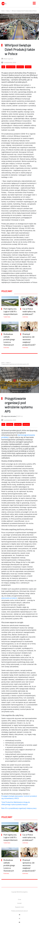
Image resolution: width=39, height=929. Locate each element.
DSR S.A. (20, 416)
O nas (19, 899)
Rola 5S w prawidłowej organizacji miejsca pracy (19, 808)
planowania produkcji (9, 598)
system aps (18, 424)
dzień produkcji (11, 67)
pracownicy (20, 67)
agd (3, 67)
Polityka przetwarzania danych (19, 911)
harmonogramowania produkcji (18, 436)
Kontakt (19, 903)
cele (3, 424)
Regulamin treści (19, 907)
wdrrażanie (26, 424)
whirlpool (28, 67)
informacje (9, 424)
